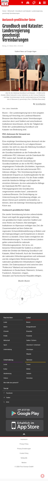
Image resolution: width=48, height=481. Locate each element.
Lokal (5, 322)
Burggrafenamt (31, 327)
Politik (5, 336)
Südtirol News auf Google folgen (25, 51)
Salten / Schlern (31, 340)
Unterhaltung (7, 349)
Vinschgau (29, 349)
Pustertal (29, 336)
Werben (24, 462)
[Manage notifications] (42, 476)
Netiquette (24, 458)
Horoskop (29, 378)
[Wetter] (34, 2)
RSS (7, 402)
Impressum (24, 439)
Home (4, 11)
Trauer (28, 364)
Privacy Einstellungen (24, 448)
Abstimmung (7, 373)
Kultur (5, 369)
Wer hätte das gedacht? (11, 382)
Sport (5, 345)
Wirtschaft (11, 11)
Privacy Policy (24, 444)
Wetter (28, 369)
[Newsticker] (22, 2)
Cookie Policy (24, 453)
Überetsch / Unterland (33, 345)
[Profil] (40, 2)
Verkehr (28, 373)
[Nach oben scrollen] (24, 434)
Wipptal (28, 354)
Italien (5, 327)
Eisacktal (29, 331)
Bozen (28, 322)
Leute (5, 364)
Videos (5, 378)
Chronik (6, 331)
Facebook (9, 393)
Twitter (8, 397)
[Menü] (45, 2)
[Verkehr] (27, 2)
